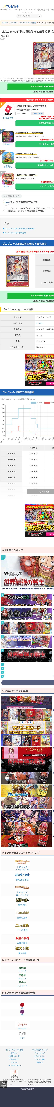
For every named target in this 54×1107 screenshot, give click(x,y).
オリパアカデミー (15, 1065)
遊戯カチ (40, 1062)
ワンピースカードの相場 (14, 1050)
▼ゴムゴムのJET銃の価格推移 (14, 233)
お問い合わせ (14, 1059)
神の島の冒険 (22, 880)
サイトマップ (40, 1053)
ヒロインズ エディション (22, 893)
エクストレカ (8, 144)
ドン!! (22, 1038)
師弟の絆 (22, 905)
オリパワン (8, 186)
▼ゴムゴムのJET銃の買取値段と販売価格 (18, 229)
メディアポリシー (40, 1056)
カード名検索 (3, 1086)
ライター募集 (40, 1059)
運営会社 (14, 1053)
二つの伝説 (22, 930)
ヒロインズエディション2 (22, 868)
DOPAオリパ (8, 118)
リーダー (22, 1029)
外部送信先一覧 (14, 1056)
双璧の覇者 (22, 943)
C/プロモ (40, 323)
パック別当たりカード (40, 1050)
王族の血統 (22, 917)
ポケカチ (14, 1062)
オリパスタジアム (8, 166)
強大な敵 (22, 953)
